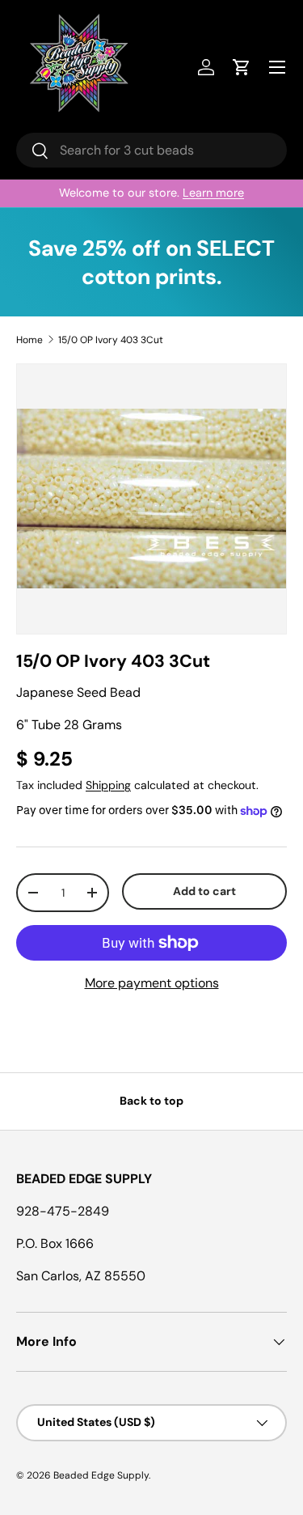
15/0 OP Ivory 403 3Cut (110, 340)
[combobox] (151, 150)
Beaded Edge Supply (101, 1475)
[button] (241, 67)
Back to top (151, 1100)
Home (29, 340)
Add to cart (204, 891)
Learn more (213, 192)
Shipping (108, 785)
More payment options (152, 982)
